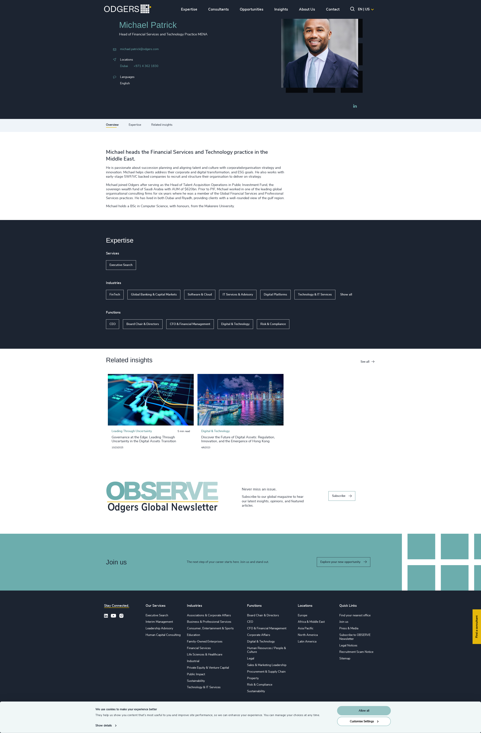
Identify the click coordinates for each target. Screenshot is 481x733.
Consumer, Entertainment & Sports (210, 628)
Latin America (307, 641)
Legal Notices (348, 645)
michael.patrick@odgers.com (139, 49)
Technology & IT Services (315, 294)
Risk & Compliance (273, 324)
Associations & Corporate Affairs (209, 615)
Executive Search (121, 264)
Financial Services (199, 648)
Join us (343, 621)
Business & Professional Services (209, 621)
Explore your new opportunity (340, 561)
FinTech (115, 294)
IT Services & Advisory (238, 294)
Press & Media (348, 628)
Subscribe (338, 495)
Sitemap (344, 658)
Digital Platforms (275, 294)
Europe (302, 615)
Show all (346, 294)
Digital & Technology (235, 324)
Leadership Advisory (159, 628)
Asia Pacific (305, 628)
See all (365, 361)
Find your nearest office (355, 615)
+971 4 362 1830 (146, 66)
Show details (103, 725)
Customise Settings (362, 721)
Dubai (124, 66)
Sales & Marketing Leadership (266, 665)
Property (253, 678)
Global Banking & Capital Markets (154, 294)
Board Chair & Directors (142, 324)
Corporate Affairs (258, 634)
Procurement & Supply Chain (266, 671)
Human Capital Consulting (163, 634)
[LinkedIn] (355, 106)
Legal (250, 658)
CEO (113, 324)
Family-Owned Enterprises (204, 641)
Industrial (193, 661)
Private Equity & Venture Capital (208, 667)
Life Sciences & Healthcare (204, 654)
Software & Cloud (200, 294)
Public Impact (196, 674)
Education (193, 634)
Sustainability (196, 680)
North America (308, 634)
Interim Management (159, 621)
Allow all (364, 710)
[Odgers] (127, 9)
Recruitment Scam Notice (356, 651)
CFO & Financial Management (190, 324)
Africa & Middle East (311, 621)
